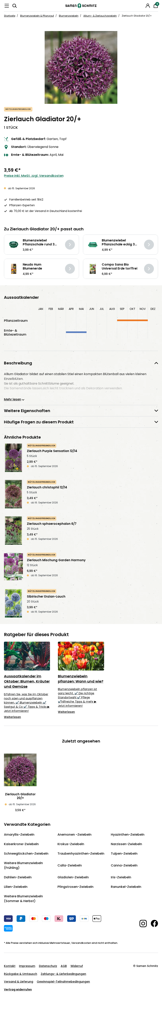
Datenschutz (48, 966)
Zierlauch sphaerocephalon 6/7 (51, 524)
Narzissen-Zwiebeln (126, 844)
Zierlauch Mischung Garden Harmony (56, 560)
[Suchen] (15, 6)
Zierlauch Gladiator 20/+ (20, 796)
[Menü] (7, 6)
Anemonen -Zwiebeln (74, 834)
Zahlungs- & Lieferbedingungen (63, 974)
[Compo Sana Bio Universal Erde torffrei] (93, 269)
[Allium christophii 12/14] (13, 494)
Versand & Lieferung (18, 982)
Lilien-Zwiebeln (15, 886)
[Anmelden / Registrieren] (148, 6)
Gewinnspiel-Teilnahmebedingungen (63, 982)
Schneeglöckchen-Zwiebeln (26, 853)
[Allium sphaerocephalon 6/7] (13, 530)
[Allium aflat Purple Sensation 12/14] (13, 458)
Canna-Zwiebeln (124, 865)
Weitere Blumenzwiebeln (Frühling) (23, 865)
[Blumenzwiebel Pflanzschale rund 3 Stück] (14, 245)
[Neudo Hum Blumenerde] (14, 269)
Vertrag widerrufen (18, 989)
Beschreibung (18, 363)
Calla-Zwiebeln (69, 865)
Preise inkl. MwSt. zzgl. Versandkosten (34, 175)
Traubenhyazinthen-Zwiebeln (80, 853)
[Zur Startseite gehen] (81, 6)
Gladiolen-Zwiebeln (73, 877)
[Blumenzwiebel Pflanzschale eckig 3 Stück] (93, 245)
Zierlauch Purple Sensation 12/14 (52, 451)
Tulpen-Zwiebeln (124, 853)
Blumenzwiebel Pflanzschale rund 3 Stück (39, 242)
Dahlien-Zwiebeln (18, 877)
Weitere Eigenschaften (27, 410)
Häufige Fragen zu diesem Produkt (39, 422)
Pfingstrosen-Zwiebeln (75, 886)
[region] (81, 67)
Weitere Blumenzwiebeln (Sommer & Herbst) (23, 898)
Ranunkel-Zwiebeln (126, 886)
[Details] (70, 245)
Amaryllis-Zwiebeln (19, 834)
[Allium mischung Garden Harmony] (13, 567)
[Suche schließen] (142, 5)
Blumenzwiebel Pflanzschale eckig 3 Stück (118, 242)
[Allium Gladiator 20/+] (81, 67)
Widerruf (77, 966)
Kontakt (9, 966)
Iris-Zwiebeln (121, 877)
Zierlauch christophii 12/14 (47, 487)
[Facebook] (152, 923)
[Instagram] (141, 923)
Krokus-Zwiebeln (70, 844)
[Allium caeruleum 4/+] (13, 603)
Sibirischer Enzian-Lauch (46, 596)
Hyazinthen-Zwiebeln (127, 834)
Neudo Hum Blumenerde (32, 267)
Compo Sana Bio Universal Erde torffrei (119, 267)
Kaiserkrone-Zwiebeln (21, 844)
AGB (64, 966)
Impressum (27, 966)
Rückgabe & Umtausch (20, 974)
